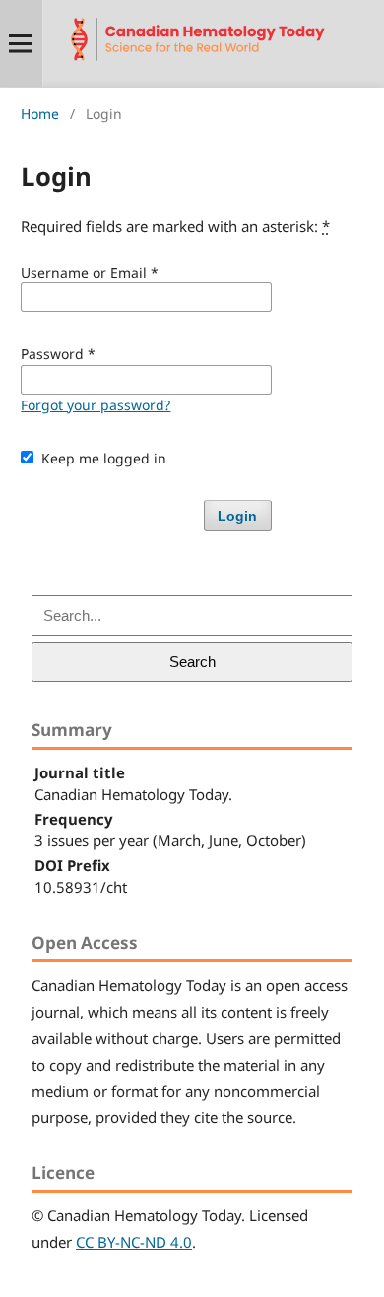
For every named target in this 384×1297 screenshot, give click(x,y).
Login (237, 516)
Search (192, 661)
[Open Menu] (21, 43)
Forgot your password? (95, 405)
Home (40, 113)
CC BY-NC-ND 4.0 (134, 1242)
